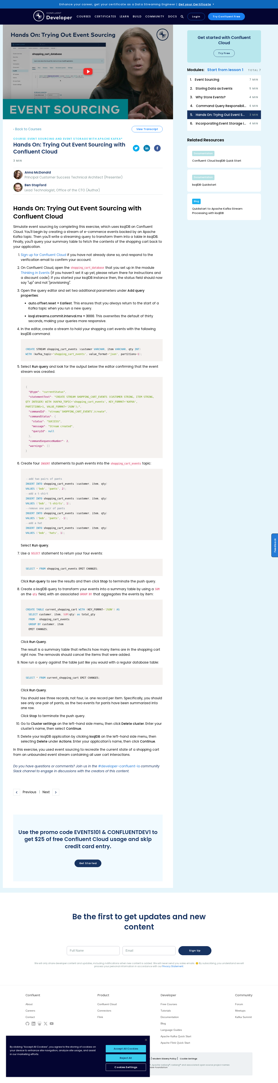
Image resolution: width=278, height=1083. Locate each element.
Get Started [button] (88, 863)
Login (196, 16)
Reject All (126, 1058)
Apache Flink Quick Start (175, 1042)
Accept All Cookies (126, 1048)
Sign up (194, 950)
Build (137, 16)
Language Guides (171, 1029)
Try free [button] (224, 53)
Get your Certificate (195, 4)
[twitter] (136, 149)
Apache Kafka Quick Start (176, 1036)
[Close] (146, 1040)
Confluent (33, 995)
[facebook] (157, 149)
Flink (100, 1017)
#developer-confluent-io (119, 766)
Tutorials (166, 1010)
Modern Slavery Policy (164, 1058)
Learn (124, 16)
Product (103, 995)
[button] (224, 46)
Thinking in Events (35, 273)
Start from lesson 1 (225, 69)
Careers (30, 1010)
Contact (30, 1017)
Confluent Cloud (107, 1004)
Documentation (170, 1017)
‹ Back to (27, 129)
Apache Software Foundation (151, 1067)
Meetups (240, 1010)
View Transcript (147, 129)
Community (154, 16)
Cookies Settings (125, 1067)
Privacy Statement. (173, 966)
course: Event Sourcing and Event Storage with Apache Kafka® (68, 139)
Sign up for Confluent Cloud (43, 255)
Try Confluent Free (226, 16)
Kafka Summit (243, 1017)
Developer (168, 995)
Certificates (105, 16)
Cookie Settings (188, 1058)
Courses (84, 16)
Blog (163, 1023)
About (29, 1004)
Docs (172, 16)
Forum (239, 1004)
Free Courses (169, 1004)
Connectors (104, 1010)
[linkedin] (146, 149)
